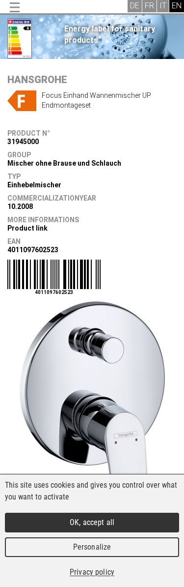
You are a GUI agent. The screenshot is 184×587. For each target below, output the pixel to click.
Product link (27, 228)
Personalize (92, 547)
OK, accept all (92, 522)
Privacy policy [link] (92, 572)
